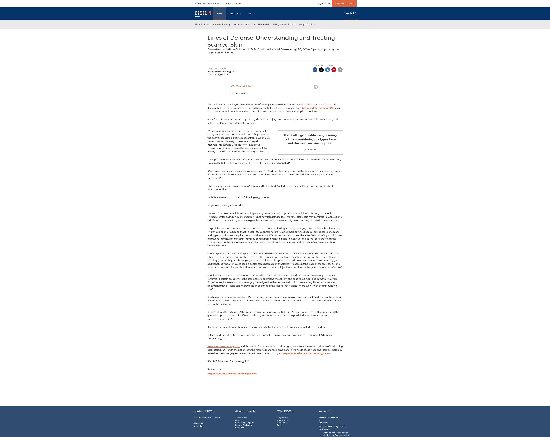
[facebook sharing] (315, 70)
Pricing (239, 3)
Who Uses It (228, 3)
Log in (321, 420)
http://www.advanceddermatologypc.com (307, 353)
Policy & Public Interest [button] (284, 24)
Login (320, 3)
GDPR (328, 3)
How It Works (214, 3)
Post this (312, 149)
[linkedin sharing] (327, 70)
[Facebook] (198, 426)
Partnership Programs (244, 423)
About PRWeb (241, 418)
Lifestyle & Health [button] (261, 24)
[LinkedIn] (201, 426)
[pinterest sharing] (333, 70)
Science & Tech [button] (241, 24)
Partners (239, 420)
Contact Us (198, 423)
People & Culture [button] (307, 24)
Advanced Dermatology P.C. (223, 346)
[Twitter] (194, 426)
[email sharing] (340, 70)
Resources (235, 13)
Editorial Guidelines (243, 425)
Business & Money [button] (221, 24)
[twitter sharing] (321, 70)
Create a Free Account (344, 3)
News (220, 13)
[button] (275, 86)
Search (348, 13)
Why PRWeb (200, 3)
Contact (252, 13)
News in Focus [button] (202, 24)
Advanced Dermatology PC (317, 108)
